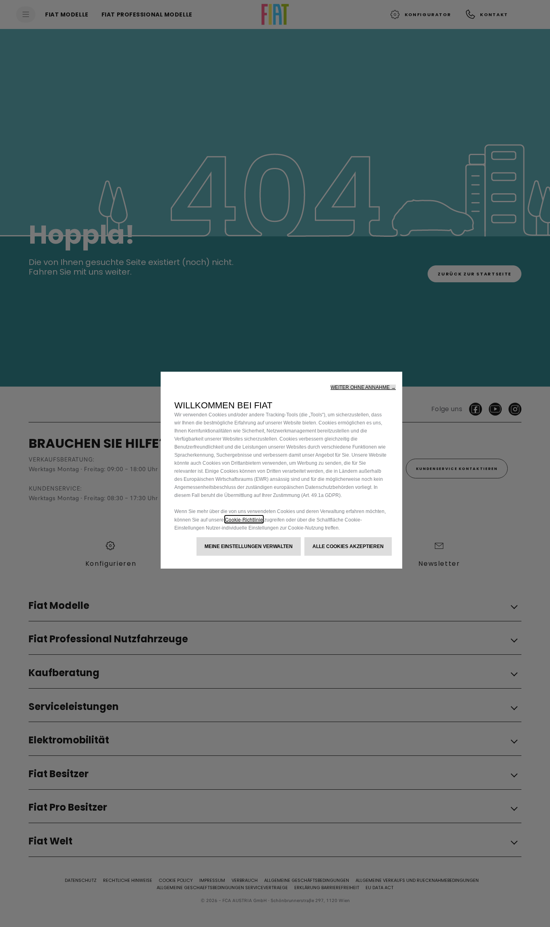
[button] (363, 387)
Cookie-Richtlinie (244, 519)
